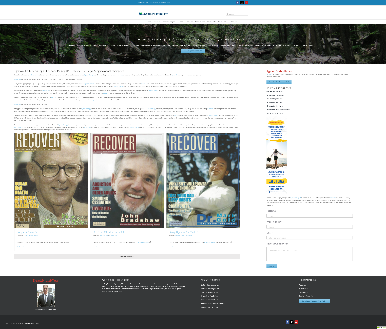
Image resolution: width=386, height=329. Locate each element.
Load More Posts (127, 257)
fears (176, 115)
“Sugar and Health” (27, 232)
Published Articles (28, 235)
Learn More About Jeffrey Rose (45, 309)
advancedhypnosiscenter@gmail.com (160, 2)
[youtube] (296, 322)
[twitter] (292, 322)
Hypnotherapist (143, 242)
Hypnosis (17, 79)
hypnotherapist (89, 84)
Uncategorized (37, 235)
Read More (20, 247)
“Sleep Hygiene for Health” (183, 232)
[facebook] (287, 322)
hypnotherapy (89, 75)
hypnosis (34, 75)
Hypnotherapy (151, 109)
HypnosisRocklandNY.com (29, 323)
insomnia (120, 75)
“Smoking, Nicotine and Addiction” (111, 232)
